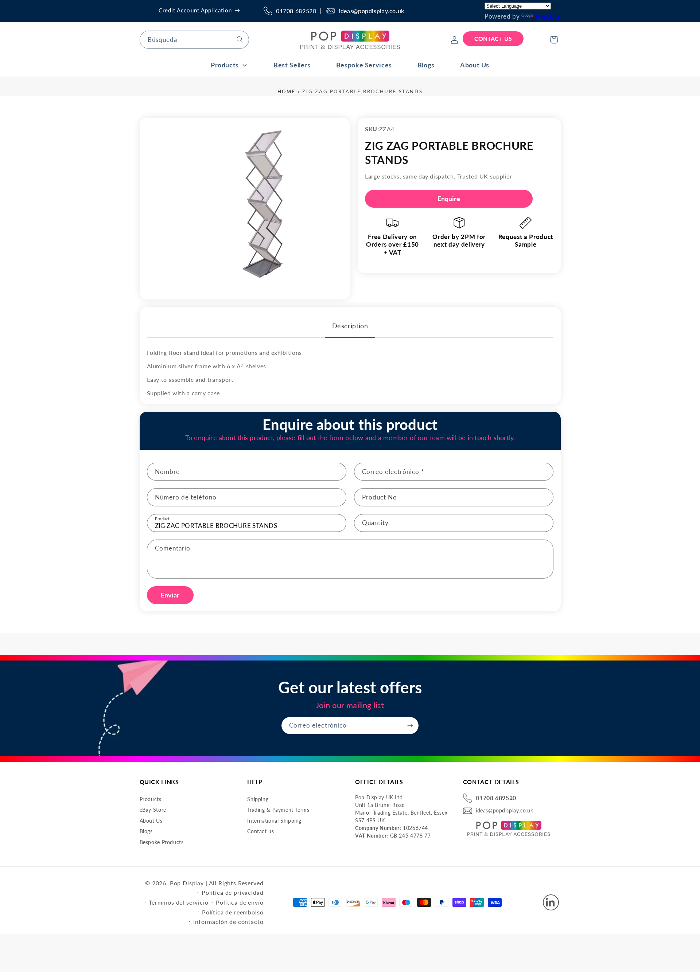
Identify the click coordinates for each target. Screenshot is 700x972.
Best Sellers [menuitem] (292, 65)
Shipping (257, 799)
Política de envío (239, 902)
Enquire (449, 198)
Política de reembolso (233, 912)
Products (151, 799)
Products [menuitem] (225, 65)
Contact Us (493, 38)
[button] (553, 39)
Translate (548, 16)
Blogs (146, 831)
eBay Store (153, 810)
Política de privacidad (232, 892)
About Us (151, 821)
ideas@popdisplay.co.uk (371, 10)
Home (286, 91)
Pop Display (187, 882)
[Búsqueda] (240, 39)
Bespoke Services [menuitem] (364, 65)
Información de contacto (228, 921)
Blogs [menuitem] (426, 65)
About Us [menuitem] (474, 65)
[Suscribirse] (410, 725)
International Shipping (274, 821)
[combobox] (194, 39)
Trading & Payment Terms (278, 810)
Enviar (170, 595)
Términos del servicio (179, 902)
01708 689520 (296, 10)
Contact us (260, 831)
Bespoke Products (162, 842)
